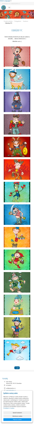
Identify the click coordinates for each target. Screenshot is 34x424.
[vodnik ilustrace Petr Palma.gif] (17, 192)
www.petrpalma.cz (11, 390)
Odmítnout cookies (17, 416)
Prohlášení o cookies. (9, 408)
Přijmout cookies (17, 419)
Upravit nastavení (17, 412)
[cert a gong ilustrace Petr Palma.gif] (17, 147)
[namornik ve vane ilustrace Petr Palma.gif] (17, 79)
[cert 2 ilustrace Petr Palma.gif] (17, 169)
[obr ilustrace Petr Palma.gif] (17, 282)
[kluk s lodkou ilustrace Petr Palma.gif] (17, 237)
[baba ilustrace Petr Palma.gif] (17, 56)
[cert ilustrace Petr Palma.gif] (17, 124)
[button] (2, 14)
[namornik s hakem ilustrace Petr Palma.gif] (17, 327)
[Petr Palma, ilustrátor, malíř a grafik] (3, 7)
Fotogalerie (17, 21)
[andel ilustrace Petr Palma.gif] (17, 350)
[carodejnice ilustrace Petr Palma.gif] (17, 102)
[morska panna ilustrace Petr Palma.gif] (17, 305)
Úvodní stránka (8, 21)
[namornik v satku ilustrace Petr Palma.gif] (17, 214)
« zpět (17, 367)
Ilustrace (25, 21)
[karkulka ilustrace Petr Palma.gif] (17, 259)
